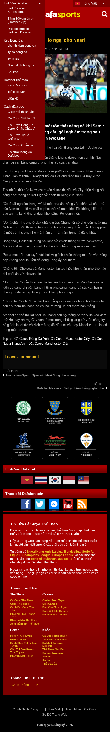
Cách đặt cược (14, 107)
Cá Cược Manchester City (70, 339)
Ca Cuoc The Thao (21, 600)
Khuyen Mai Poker (21, 655)
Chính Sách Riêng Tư (28, 709)
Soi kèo (13, 72)
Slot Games (49, 603)
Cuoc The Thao (19, 603)
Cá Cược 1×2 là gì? (21, 118)
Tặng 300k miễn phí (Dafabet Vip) (21, 20)
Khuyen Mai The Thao (23, 620)
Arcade (46, 656)
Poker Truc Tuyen (21, 635)
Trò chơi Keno (17, 92)
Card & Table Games (55, 610)
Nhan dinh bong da (21, 65)
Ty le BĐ (13, 59)
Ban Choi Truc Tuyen (55, 607)
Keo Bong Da (13, 40)
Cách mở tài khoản (21, 112)
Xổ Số (46, 660)
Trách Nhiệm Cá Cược (81, 709)
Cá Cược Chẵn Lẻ (20, 145)
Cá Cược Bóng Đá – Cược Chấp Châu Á (22, 126)
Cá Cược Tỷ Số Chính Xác (18, 137)
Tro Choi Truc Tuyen (54, 639)
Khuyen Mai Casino (54, 614)
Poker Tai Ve (18, 639)
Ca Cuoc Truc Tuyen (54, 635)
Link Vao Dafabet (16, 3)
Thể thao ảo (49, 663)
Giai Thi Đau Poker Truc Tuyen (22, 651)
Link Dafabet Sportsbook (16, 10)
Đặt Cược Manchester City (48, 343)
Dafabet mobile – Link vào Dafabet (19, 30)
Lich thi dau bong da (22, 45)
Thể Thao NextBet (53, 649)
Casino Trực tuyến (53, 653)
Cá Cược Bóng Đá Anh (31, 339)
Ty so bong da (17, 52)
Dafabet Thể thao (16, 80)
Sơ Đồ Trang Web (54, 714)
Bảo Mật (54, 709)
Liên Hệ (13, 98)
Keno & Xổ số (17, 85)
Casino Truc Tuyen (53, 600)
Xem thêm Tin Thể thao (24, 623)
